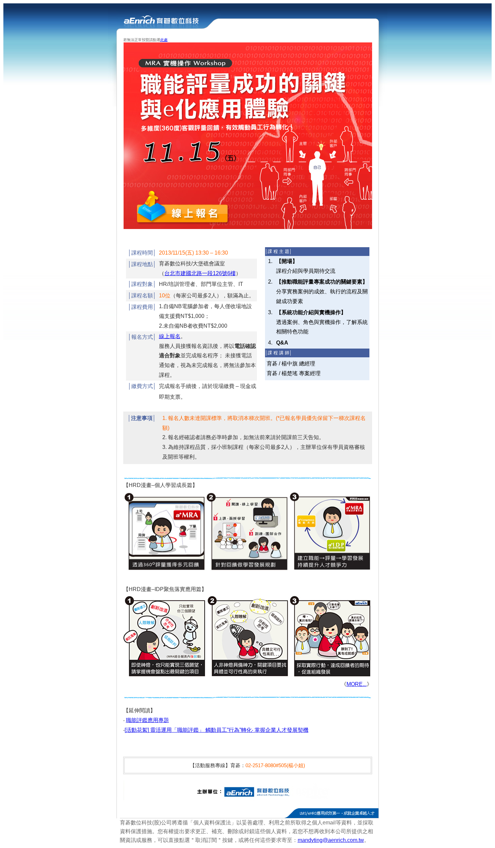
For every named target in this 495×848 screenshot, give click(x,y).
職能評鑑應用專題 (147, 720)
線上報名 (169, 336)
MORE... (356, 684)
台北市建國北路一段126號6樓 (200, 273)
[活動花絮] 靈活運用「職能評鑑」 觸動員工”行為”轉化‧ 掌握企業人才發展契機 (216, 730)
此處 (164, 40)
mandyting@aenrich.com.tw (331, 840)
